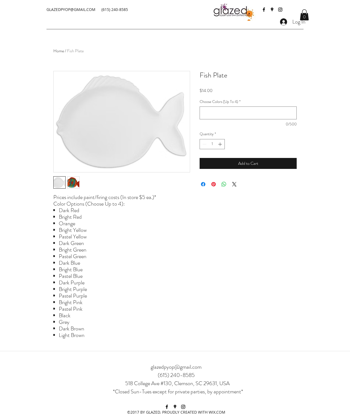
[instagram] (280, 9)
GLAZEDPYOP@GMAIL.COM (70, 9)
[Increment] (220, 144)
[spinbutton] (212, 144)
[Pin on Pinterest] (213, 184)
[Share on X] (234, 184)
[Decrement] (203, 144)
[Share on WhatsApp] (224, 184)
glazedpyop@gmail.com (176, 367)
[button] (304, 15)
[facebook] (264, 9)
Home (58, 51)
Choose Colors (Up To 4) (220, 101)
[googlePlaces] (272, 9)
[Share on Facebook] (203, 184)
